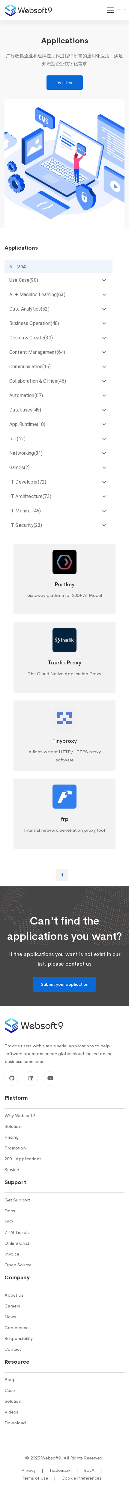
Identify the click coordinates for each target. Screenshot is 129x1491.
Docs (9, 1210)
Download (15, 1423)
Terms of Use (39, 1478)
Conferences (17, 1327)
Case (9, 1390)
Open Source (18, 1265)
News (10, 1316)
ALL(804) (18, 266)
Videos (11, 1412)
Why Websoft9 (19, 1115)
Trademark (63, 1470)
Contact (12, 1349)
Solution (12, 1126)
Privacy (32, 1470)
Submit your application (64, 984)
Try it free (65, 82)
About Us (13, 1295)
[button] (58, 266)
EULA (93, 1470)
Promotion (15, 1148)
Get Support (17, 1200)
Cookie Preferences (81, 1478)
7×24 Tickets (17, 1232)
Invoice (11, 1254)
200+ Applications (22, 1159)
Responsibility (18, 1338)
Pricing (11, 1137)
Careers (12, 1306)
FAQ (8, 1221)
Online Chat (16, 1243)
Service (11, 1169)
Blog (9, 1379)
